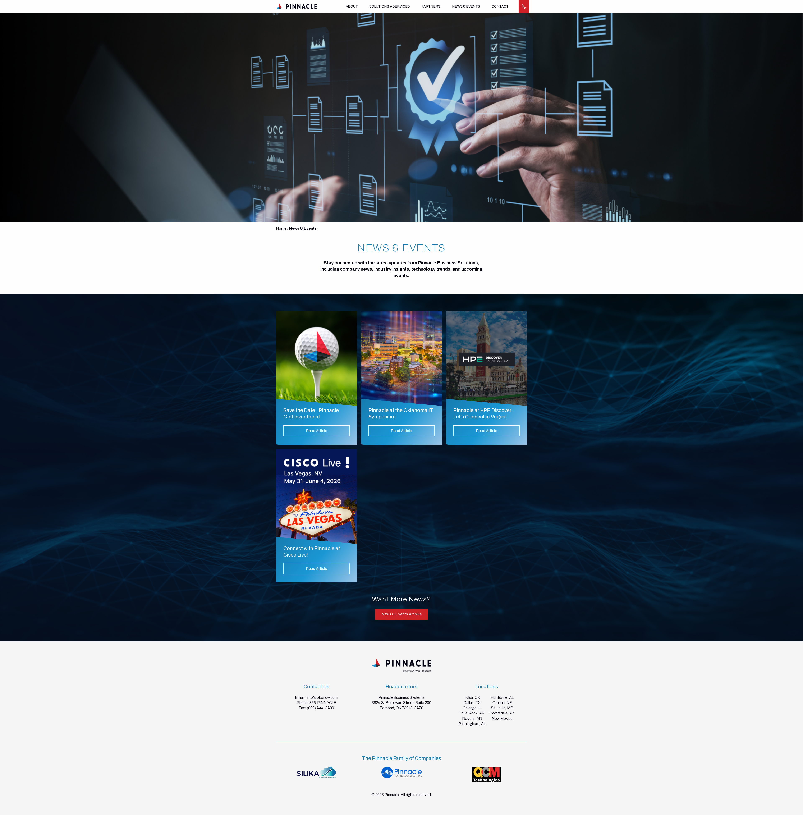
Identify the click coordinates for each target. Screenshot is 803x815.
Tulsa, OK (472, 697)
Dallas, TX (472, 703)
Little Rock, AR (472, 713)
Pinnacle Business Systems (401, 697)
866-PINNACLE (322, 703)
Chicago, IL (472, 708)
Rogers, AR (472, 718)
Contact (500, 6)
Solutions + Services (389, 6)
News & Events (466, 6)
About (352, 6)
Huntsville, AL (502, 697)
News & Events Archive (401, 614)
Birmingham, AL (472, 724)
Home (281, 228)
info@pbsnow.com (322, 697)
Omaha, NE (502, 703)
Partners (430, 6)
